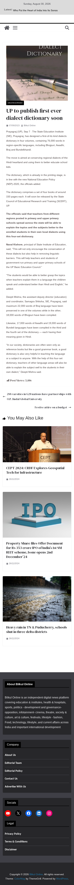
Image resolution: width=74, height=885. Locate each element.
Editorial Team (13, 763)
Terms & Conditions (16, 841)
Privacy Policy (13, 834)
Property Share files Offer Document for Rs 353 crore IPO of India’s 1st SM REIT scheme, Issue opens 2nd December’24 (34, 550)
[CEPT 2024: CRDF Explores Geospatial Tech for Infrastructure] (37, 428)
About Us (10, 755)
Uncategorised (15, 103)
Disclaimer (11, 849)
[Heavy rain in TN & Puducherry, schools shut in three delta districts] (37, 578)
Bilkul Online (30, 125)
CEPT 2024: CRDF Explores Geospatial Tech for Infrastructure (35, 470)
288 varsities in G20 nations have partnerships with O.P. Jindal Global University (39, 396)
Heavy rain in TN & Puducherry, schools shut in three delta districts (36, 629)
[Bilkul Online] (7, 28)
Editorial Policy (14, 771)
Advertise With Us (15, 786)
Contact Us (11, 778)
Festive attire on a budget (51, 407)
